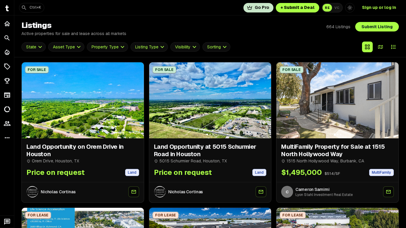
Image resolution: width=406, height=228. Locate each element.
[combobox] (33, 47)
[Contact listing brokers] (133, 191)
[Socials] (7, 123)
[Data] (7, 109)
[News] (7, 95)
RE (327, 8)
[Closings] (7, 52)
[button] (7, 66)
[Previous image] (29, 100)
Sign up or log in (379, 7)
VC (336, 8)
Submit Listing (377, 26)
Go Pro (262, 7)
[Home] (7, 24)
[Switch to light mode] (350, 7)
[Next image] (136, 100)
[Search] (7, 38)
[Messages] (7, 222)
